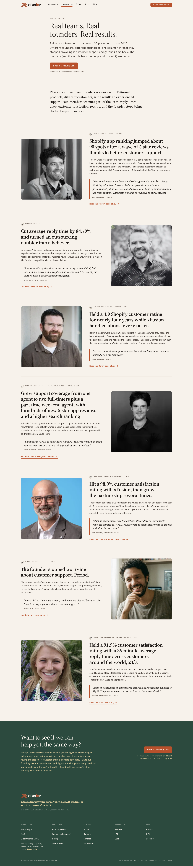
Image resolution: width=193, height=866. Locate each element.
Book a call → (32, 849)
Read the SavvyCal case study (35, 286)
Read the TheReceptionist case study (107, 539)
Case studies (66, 4)
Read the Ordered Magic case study (37, 456)
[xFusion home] (31, 4)
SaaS (23, 834)
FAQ (117, 834)
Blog (95, 4)
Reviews (118, 829)
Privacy (149, 829)
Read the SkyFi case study (101, 702)
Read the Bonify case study (102, 366)
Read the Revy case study (33, 615)
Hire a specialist (59, 829)
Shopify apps (27, 829)
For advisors (89, 843)
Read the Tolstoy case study (102, 204)
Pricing (78, 4)
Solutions (52, 4)
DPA (148, 834)
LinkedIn (53, 860)
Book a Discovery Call (161, 5)
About (87, 4)
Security (149, 838)
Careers (87, 834)
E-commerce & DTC (30, 838)
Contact (87, 838)
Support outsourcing (61, 834)
